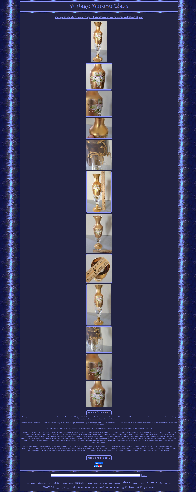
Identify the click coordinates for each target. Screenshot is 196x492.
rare (68, 488)
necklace (33, 483)
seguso (142, 483)
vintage (152, 482)
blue (80, 487)
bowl (132, 487)
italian (103, 487)
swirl (110, 483)
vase (139, 487)
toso (166, 483)
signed (57, 488)
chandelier (42, 483)
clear (96, 483)
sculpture (64, 483)
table (170, 483)
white (28, 483)
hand (87, 487)
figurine (71, 483)
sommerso (80, 482)
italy (73, 487)
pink (161, 483)
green (94, 487)
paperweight (103, 483)
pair (50, 483)
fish (145, 488)
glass (126, 482)
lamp (56, 482)
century (135, 483)
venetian (115, 487)
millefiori (117, 483)
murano (48, 487)
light (63, 488)
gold (124, 487)
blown (152, 487)
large (90, 483)
